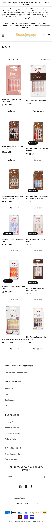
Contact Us (9, 400)
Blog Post (9, 406)
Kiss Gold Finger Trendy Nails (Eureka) (37, 149)
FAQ (7, 394)
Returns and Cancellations (16, 372)
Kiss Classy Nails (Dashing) (36, 100)
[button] (3, 35)
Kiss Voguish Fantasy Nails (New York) (36, 338)
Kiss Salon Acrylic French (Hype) (14, 339)
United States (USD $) (25, 503)
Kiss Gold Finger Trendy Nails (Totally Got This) (12, 197)
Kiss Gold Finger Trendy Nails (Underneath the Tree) (37, 197)
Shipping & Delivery (13, 433)
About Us (9, 388)
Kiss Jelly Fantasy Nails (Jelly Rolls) (36, 240)
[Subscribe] (44, 477)
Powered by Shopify (37, 521)
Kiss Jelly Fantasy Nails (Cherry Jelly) (13, 240)
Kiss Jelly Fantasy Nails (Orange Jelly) (13, 287)
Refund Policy (11, 439)
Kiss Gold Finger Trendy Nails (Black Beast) (12, 148)
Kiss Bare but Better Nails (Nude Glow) (11, 100)
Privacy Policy (11, 422)
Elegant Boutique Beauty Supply (22, 521)
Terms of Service (12, 427)
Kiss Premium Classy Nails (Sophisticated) (35, 289)
